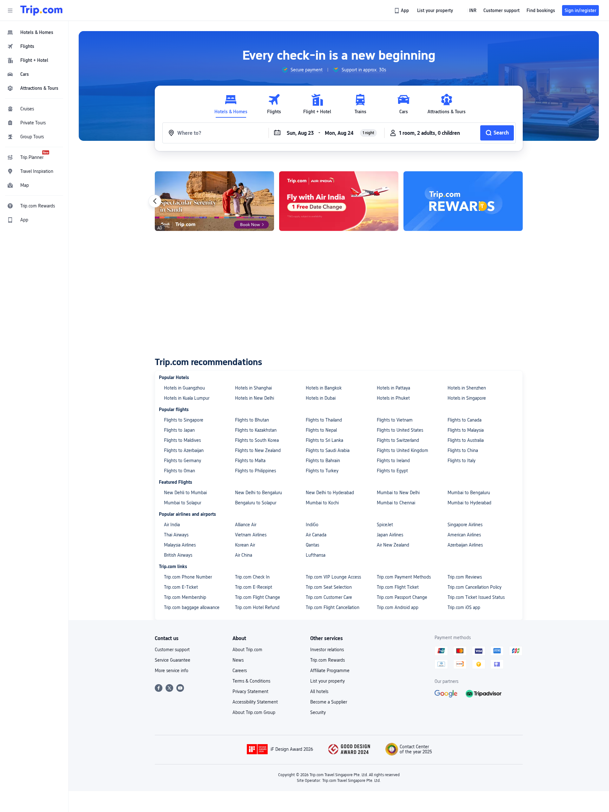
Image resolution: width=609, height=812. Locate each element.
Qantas (312, 544)
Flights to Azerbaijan (184, 450)
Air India (172, 524)
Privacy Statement (250, 691)
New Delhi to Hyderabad (330, 492)
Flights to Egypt (392, 470)
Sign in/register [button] (580, 10)
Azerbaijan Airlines (465, 544)
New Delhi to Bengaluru (258, 492)
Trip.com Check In (252, 577)
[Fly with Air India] (338, 201)
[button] (10, 10)
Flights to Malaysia (466, 430)
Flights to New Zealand (258, 450)
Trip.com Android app (397, 607)
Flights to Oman (179, 470)
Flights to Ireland (393, 460)
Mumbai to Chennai (396, 502)
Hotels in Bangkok (324, 387)
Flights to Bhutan (252, 419)
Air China (243, 555)
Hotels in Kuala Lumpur (186, 398)
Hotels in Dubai (321, 398)
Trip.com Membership (185, 597)
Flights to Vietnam (395, 419)
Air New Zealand (393, 544)
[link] (402, 10)
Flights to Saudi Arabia (328, 450)
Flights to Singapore (183, 419)
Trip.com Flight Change (257, 597)
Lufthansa (315, 555)
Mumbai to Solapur (182, 502)
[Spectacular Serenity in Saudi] (214, 201)
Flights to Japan (179, 430)
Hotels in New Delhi (254, 398)
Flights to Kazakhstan (256, 430)
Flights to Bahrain (323, 460)
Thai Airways (176, 534)
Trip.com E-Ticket (181, 587)
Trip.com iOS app (464, 607)
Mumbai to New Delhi (398, 492)
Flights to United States (400, 430)
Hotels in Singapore (467, 398)
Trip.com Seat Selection (329, 587)
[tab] (231, 104)
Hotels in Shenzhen (467, 387)
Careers (239, 670)
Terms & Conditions (251, 681)
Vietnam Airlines (250, 534)
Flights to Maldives (182, 440)
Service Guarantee (172, 660)
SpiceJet (385, 524)
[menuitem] (34, 32)
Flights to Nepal (321, 430)
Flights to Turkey (322, 470)
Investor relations (327, 649)
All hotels (319, 691)
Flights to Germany (182, 460)
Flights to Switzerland (398, 440)
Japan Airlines (390, 534)
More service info (171, 670)
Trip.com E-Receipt (253, 587)
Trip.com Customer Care (329, 597)
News (238, 660)
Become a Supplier (328, 701)
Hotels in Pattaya (393, 387)
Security (318, 712)
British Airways (178, 555)
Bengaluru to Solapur (255, 502)
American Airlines (464, 534)
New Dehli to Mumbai (185, 492)
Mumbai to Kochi (322, 502)
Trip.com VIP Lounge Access (333, 577)
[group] (302, 70)
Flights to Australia (466, 440)
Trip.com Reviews (465, 577)
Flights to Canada (464, 419)
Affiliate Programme (330, 670)
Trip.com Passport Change (402, 597)
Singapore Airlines (465, 524)
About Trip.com (247, 649)
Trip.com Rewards (327, 660)
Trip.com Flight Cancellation (332, 607)
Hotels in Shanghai (253, 387)
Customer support (172, 649)
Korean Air (245, 544)
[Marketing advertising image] (463, 201)
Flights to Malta (250, 460)
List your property (327, 681)
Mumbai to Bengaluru (469, 492)
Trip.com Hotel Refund (257, 607)
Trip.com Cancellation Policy (474, 587)
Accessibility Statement (255, 701)
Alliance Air (245, 524)
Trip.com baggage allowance (191, 607)
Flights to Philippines (255, 470)
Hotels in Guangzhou (184, 387)
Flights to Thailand (324, 419)
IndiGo (312, 524)
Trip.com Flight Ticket (398, 587)
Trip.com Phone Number (188, 577)
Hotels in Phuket (393, 398)
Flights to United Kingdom (402, 450)
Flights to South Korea (257, 440)
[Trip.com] (41, 10)
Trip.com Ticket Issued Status (476, 597)
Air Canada (316, 534)
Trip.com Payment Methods (404, 577)
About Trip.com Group (253, 712)
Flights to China (463, 450)
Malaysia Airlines (180, 544)
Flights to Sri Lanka (324, 440)
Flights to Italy (461, 460)
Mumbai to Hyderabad (469, 502)
